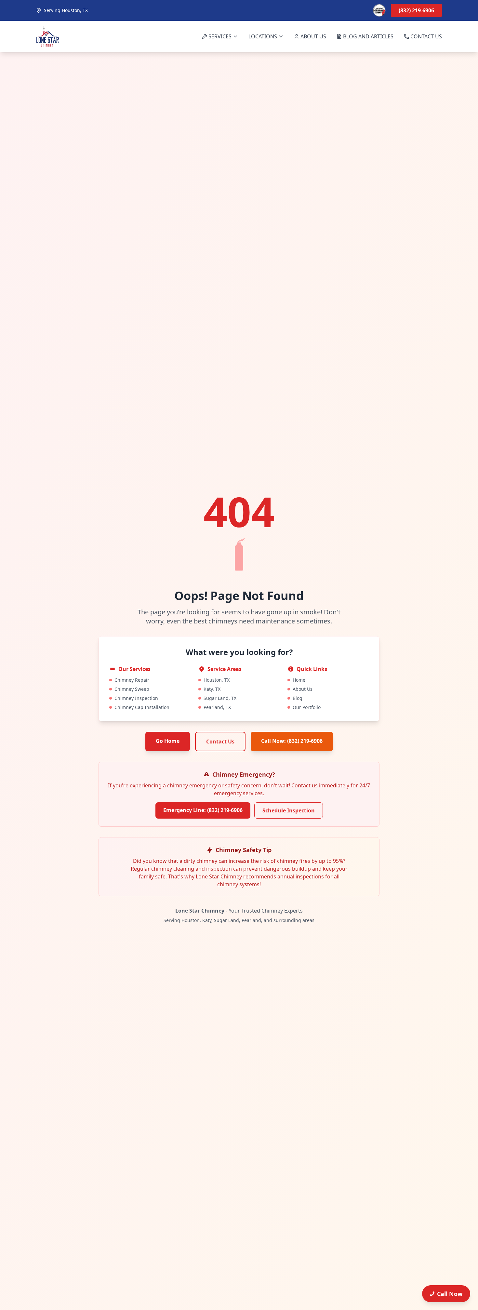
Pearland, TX (217, 707)
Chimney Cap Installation (141, 707)
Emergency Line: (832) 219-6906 (203, 810)
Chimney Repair (131, 680)
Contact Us (220, 741)
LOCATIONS (262, 36)
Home (299, 680)
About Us (302, 689)
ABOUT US (313, 36)
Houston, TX (217, 680)
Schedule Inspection (288, 810)
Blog (297, 698)
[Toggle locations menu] (281, 36)
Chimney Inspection (136, 698)
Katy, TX (212, 689)
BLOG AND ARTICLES (368, 36)
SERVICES (220, 36)
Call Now (449, 1294)
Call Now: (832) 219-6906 (292, 740)
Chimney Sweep (131, 689)
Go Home (167, 740)
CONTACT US (426, 36)
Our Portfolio (307, 707)
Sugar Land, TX (220, 698)
